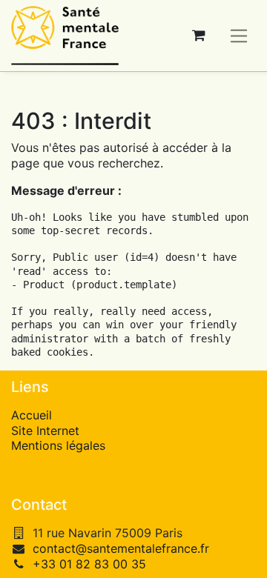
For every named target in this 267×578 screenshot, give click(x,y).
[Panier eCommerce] (199, 36)
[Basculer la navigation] (239, 35)
